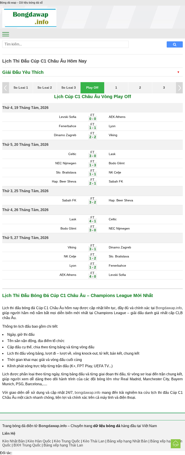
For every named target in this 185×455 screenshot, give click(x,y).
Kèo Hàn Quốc (39, 441)
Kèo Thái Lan (93, 441)
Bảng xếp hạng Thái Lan (63, 445)
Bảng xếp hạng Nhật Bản (127, 441)
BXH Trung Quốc (27, 445)
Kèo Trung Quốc (67, 441)
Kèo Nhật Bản (13, 441)
